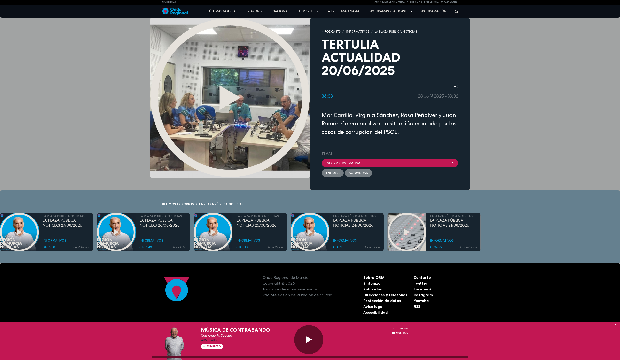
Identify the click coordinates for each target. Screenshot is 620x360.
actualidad (358, 173)
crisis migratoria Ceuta (389, 2)
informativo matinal (344, 163)
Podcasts (333, 32)
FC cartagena (449, 2)
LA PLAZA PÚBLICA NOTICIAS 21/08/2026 (449, 223)
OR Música (399, 333)
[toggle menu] (262, 11)
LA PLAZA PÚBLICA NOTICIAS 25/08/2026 (256, 223)
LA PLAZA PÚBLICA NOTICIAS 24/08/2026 (353, 223)
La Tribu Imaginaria (342, 11)
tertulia (333, 173)
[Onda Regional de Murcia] (175, 12)
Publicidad (372, 289)
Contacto (422, 277)
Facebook (423, 289)
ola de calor (414, 2)
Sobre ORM (374, 277)
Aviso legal (373, 306)
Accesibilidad (375, 312)
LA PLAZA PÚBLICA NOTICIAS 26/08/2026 (159, 223)
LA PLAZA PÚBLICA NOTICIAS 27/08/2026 (62, 223)
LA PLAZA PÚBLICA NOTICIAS (396, 32)
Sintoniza (371, 283)
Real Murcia (431, 2)
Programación (433, 11)
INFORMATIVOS (357, 32)
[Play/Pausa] (308, 339)
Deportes (306, 11)
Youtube (421, 300)
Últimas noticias (223, 11)
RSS (417, 306)
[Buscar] (455, 11)
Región (254, 11)
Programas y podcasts (388, 11)
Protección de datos (382, 300)
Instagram (423, 294)
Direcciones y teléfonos (385, 294)
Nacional (280, 11)
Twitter (420, 283)
